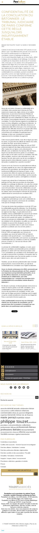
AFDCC (18, 502)
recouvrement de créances (9, 432)
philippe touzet (14, 421)
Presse (3, 464)
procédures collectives (21, 425)
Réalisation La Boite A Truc (19, 525)
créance (17, 411)
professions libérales (11, 429)
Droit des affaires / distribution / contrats (13, 447)
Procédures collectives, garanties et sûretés (14, 461)
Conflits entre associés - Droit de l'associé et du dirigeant (18, 444)
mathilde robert (23, 418)
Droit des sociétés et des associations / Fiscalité (15, 453)
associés (4, 408)
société (33, 432)
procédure (32, 422)
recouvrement (27, 430)
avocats (17, 408)
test (3, 530)
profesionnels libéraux (8, 427)
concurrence (5, 411)
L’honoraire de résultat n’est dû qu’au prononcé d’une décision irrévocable (9, 346)
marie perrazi (8, 417)
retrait (28, 432)
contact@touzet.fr (10, 370)
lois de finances (27, 415)
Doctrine (28, 502)
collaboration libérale (27, 408)
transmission (25, 434)
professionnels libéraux (26, 427)
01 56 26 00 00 (9, 367)
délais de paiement (18, 413)
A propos (3, 466)
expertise (4, 415)
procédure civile (6, 425)
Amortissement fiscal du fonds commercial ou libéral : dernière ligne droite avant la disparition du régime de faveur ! (28, 346)
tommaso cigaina (14, 434)
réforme (22, 432)
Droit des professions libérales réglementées (14, 450)
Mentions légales (24, 524)
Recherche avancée (7, 400)
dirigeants (29, 413)
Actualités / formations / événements (12, 455)
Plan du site (33, 524)
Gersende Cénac (14, 415)
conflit (12, 411)
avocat (10, 408)
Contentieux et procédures (9, 442)
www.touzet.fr (9, 374)
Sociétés (4, 434)
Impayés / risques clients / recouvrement (13, 458)
